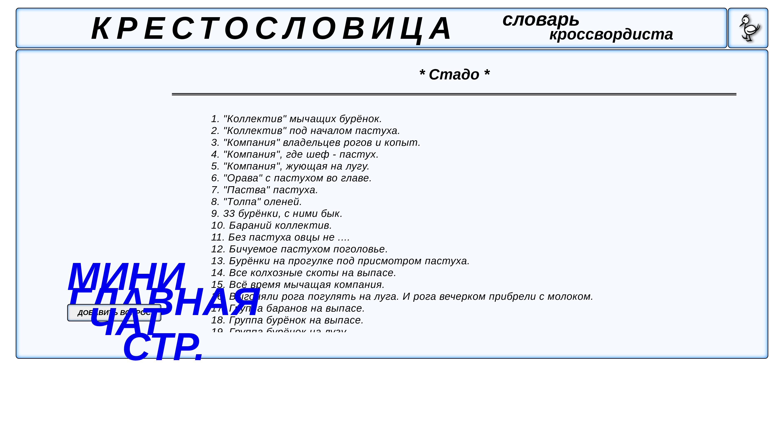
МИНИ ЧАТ (126, 298)
